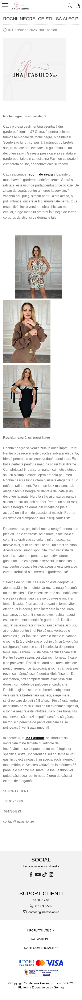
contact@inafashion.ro (43, 912)
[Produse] (5, 6)
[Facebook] (30, 874)
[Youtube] (37, 874)
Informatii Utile (39, 930)
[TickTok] (44, 874)
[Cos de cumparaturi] (77, 6)
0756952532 (43, 906)
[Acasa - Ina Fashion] (27, 6)
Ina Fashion (39, 939)
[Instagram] (51, 874)
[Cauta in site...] (70, 6)
